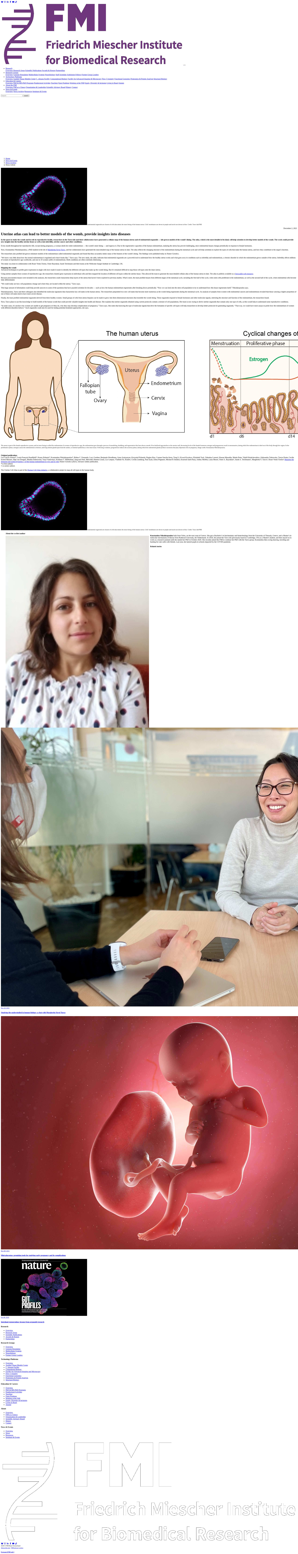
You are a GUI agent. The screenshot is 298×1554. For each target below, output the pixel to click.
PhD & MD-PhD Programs (23, 83)
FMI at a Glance (19, 87)
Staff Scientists (61, 75)
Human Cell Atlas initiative (37, 470)
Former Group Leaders (90, 75)
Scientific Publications (33, 70)
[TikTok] (16, 2)
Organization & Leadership (36, 87)
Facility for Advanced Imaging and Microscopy (23, 1372)
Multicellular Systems (36, 75)
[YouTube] (13, 2)
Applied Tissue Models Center (24, 79)
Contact (75, 87)
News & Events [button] (11, 89)
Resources (28, 91)
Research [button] (9, 68)
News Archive (18, 91)
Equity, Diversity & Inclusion (95, 83)
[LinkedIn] (8, 2)
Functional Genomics (122, 79)
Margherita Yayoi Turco (56, 250)
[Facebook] (10, 2)
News (8, 1433)
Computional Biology (14, 1369)
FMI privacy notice (17, 1548)
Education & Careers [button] (13, 81)
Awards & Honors (48, 70)
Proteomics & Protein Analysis (142, 79)
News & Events (11, 161)
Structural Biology (160, 79)
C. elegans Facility (43, 79)
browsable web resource (244, 274)
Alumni (121, 83)
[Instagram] (5, 2)
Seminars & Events (39, 91)
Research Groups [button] (12, 73)
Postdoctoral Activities (42, 83)
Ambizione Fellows (74, 75)
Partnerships (60, 70)
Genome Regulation (20, 75)
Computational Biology (58, 79)
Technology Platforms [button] (14, 77)
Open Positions (63, 83)
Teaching (54, 83)
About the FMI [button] (11, 85)
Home (8, 159)
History (68, 87)
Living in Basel (112, 83)
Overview (9, 70)
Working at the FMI (77, 83)
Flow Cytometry (108, 79)
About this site (5, 1548)
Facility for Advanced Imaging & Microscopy (84, 79)
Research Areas (19, 70)
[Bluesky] (2, 2)
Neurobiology (50, 75)
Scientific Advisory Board (55, 87)
